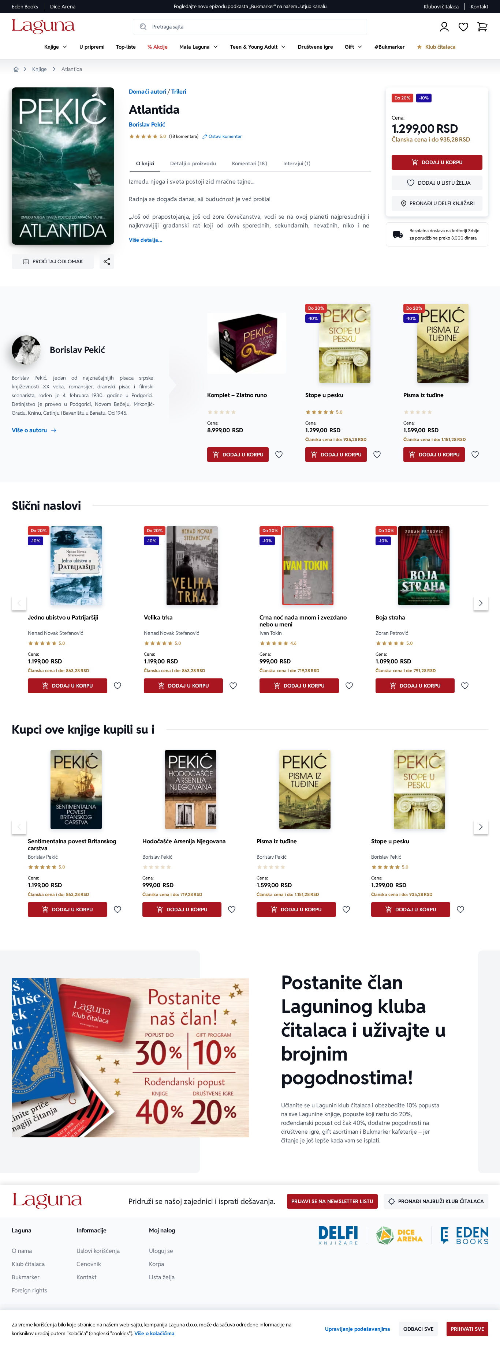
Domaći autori (147, 91)
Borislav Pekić (147, 124)
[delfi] (338, 1235)
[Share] (107, 261)
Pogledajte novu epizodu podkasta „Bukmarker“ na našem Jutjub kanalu (250, 6)
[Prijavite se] (444, 27)
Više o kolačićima (154, 1333)
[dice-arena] (399, 1235)
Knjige (39, 69)
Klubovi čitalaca (441, 6)
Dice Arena (62, 6)
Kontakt (479, 6)
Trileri (178, 91)
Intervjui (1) (297, 163)
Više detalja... (145, 240)
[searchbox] (250, 26)
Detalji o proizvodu (193, 163)
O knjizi (145, 163)
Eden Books (25, 6)
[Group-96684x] (464, 1235)
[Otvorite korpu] (482, 27)
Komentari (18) (249, 163)
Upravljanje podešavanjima (357, 1329)
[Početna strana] (45, 26)
